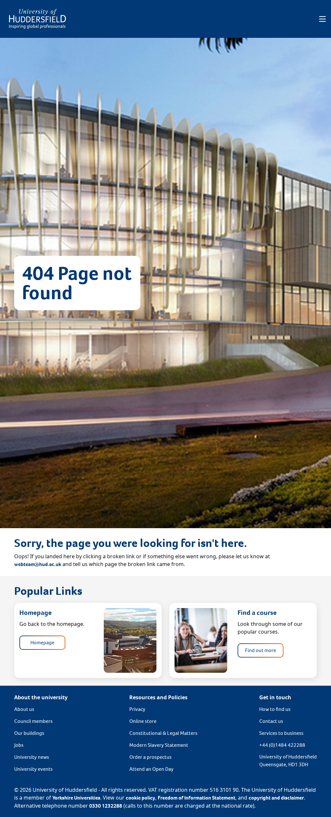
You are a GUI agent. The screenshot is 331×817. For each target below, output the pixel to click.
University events (33, 769)
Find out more (260, 650)
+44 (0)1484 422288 (282, 745)
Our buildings (29, 733)
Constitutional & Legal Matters (163, 733)
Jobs (19, 745)
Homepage (42, 642)
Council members (33, 721)
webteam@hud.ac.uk (37, 564)
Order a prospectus (150, 757)
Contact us (271, 721)
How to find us (275, 709)
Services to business (281, 733)
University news (31, 757)
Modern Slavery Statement (158, 745)
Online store (142, 721)
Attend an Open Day (151, 769)
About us (24, 709)
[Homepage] (37, 19)
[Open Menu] (322, 19)
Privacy (137, 709)
